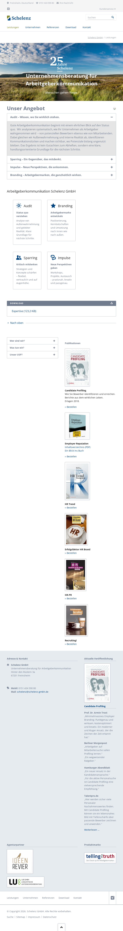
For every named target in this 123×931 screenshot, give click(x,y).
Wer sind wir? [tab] (17, 340)
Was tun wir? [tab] (17, 347)
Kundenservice (106, 8)
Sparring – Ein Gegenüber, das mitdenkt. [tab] (36, 159)
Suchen (112, 17)
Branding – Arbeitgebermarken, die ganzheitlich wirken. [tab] (46, 175)
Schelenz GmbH (95, 37)
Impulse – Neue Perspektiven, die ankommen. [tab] (39, 167)
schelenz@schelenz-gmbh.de (32, 691)
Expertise (24, 311)
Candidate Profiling (95, 706)
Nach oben (16, 323)
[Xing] (8, 9)
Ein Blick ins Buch (74, 450)
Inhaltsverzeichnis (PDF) (77, 447)
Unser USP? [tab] (16, 354)
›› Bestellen (71, 406)
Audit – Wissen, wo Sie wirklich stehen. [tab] (35, 117)
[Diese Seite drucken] (114, 109)
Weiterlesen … (91, 829)
